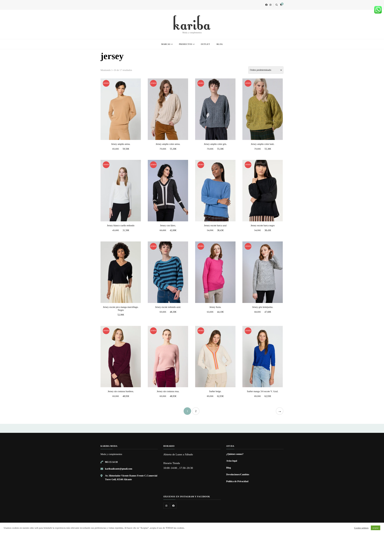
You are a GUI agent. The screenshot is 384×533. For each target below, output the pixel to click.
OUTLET (205, 44)
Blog (228, 467)
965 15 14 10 (111, 462)
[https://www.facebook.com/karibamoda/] (173, 506)
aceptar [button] (375, 528)
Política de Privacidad (237, 481)
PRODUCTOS (185, 44)
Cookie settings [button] (361, 528)
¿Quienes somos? (234, 454)
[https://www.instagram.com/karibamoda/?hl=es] (166, 506)
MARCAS (165, 44)
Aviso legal (231, 461)
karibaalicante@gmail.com (118, 468)
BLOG (220, 44)
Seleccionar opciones (120, 108)
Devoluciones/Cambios (237, 474)
